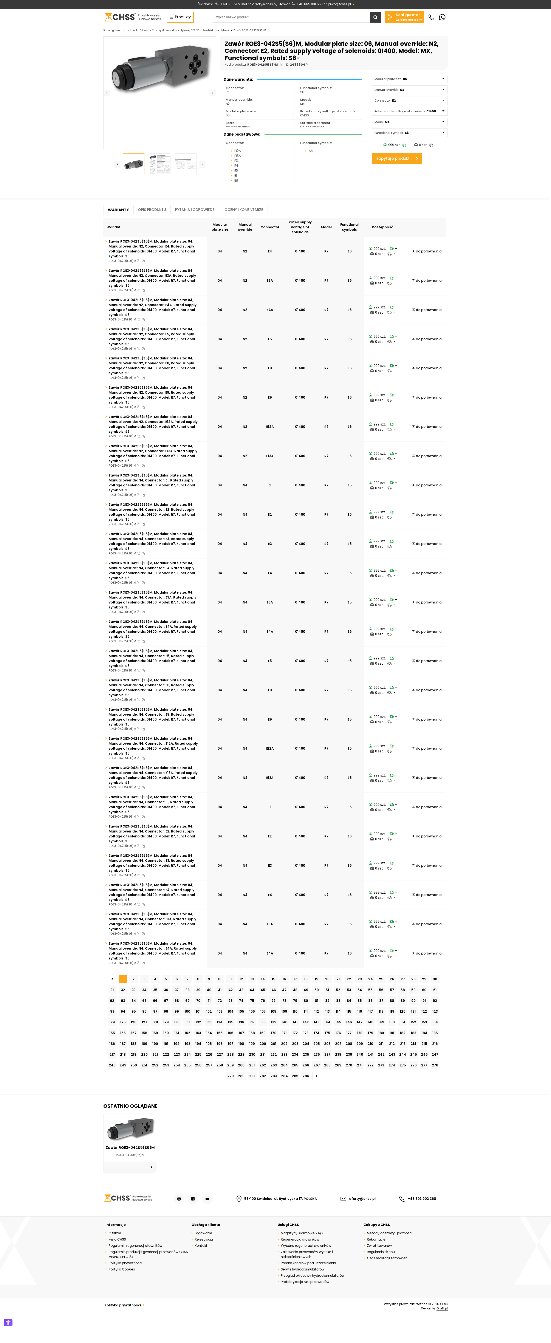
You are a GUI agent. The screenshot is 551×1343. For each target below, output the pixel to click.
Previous (107, 93)
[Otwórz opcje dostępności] (8, 1322)
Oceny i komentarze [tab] (243, 209)
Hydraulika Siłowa (137, 30)
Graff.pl (442, 1308)
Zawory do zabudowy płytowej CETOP (175, 30)
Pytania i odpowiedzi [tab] (195, 209)
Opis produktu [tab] (152, 209)
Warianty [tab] (118, 209)
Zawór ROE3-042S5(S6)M (249, 30)
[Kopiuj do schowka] (299, 58)
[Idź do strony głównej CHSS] (128, 1198)
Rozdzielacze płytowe (216, 30)
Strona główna (112, 30)
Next (212, 93)
